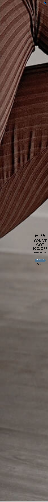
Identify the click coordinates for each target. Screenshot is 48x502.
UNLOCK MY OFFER (40, 260)
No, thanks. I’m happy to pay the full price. (40, 263)
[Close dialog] (45, 3)
